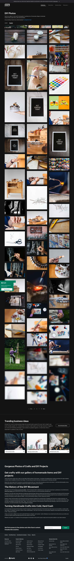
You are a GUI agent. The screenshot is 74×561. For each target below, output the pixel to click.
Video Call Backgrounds (31, 551)
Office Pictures (18, 544)
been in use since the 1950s (20, 489)
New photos (50, 5)
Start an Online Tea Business (52, 544)
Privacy (29, 534)
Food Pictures (40, 542)
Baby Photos (18, 551)
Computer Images (41, 544)
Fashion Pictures (30, 541)
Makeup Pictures (41, 541)
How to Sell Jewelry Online (63, 549)
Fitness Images (40, 550)
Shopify (26, 502)
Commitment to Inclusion (22, 534)
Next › (44, 408)
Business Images (19, 541)
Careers (6, 534)
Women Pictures (18, 548)
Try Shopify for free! (27, 19)
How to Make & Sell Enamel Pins (63, 544)
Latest (6, 23)
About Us (33, 534)
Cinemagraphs (40, 546)
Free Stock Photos (8, 541)
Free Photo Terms (12, 534)
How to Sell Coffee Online (64, 547)
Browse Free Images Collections (8, 543)
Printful (31, 502)
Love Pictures (40, 548)
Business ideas (58, 5)
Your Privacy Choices (42, 558)
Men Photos (29, 548)
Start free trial (7, 289)
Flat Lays (17, 546)
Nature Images (29, 542)
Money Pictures (29, 544)
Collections (43, 5)
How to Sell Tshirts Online (64, 551)
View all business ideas (62, 425)
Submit (65, 527)
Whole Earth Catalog (9, 491)
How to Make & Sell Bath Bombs (64, 541)
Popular (11, 23)
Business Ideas (51, 541)
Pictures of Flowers (19, 550)
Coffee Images (18, 542)
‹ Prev (31, 408)
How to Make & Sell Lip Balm (53, 547)
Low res (21, 42)
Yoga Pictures (29, 550)
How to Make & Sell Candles (52, 552)
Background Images (30, 546)
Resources (65, 5)
